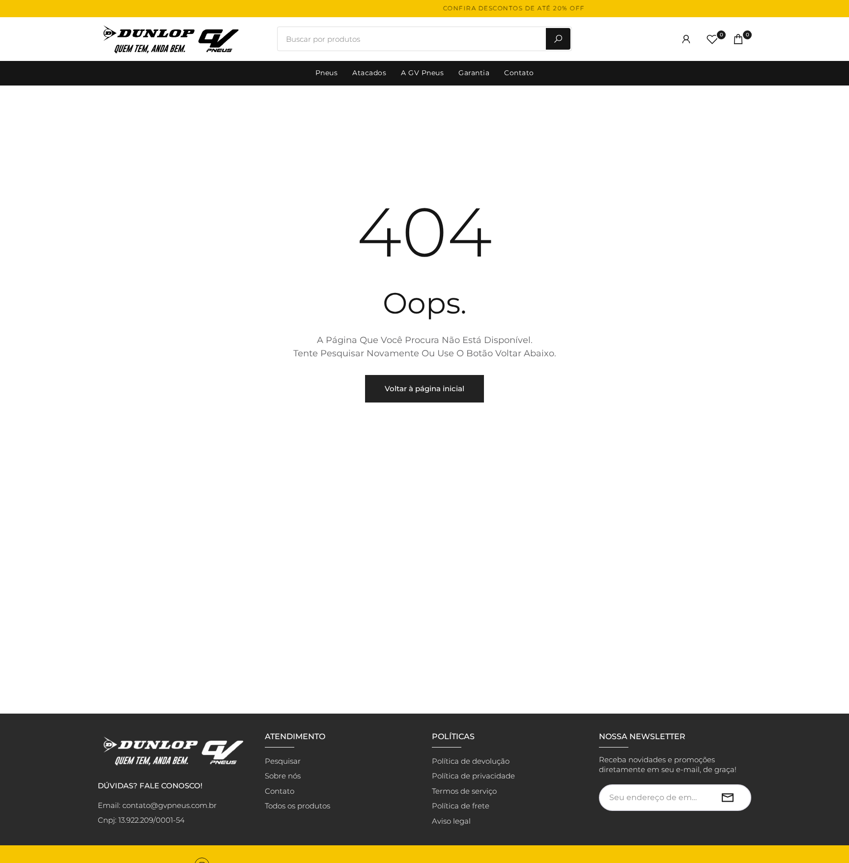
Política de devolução (470, 761)
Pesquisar (283, 761)
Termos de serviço (464, 791)
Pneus (326, 72)
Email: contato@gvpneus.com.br (157, 805)
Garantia (473, 72)
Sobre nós (283, 775)
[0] (712, 39)
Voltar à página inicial (424, 388)
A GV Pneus (422, 72)
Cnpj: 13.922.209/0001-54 (141, 820)
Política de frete (460, 805)
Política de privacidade (473, 775)
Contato (519, 72)
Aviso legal (451, 821)
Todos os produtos (297, 805)
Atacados (369, 72)
